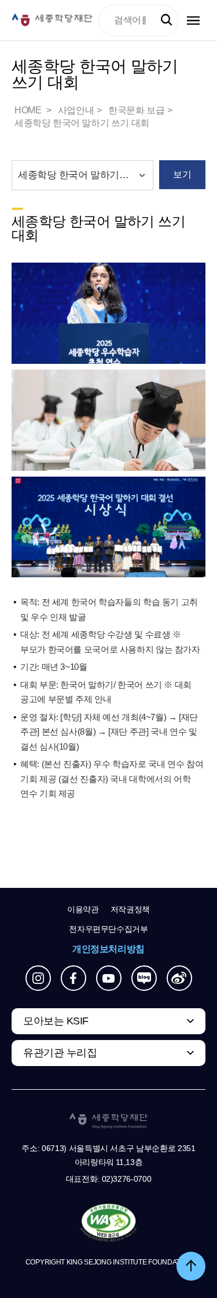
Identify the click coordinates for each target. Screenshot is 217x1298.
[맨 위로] (190, 1266)
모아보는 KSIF (56, 1021)
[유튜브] (109, 978)
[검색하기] (166, 20)
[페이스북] (73, 978)
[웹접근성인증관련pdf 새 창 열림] (108, 1223)
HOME (28, 110)
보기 (182, 174)
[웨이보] (179, 978)
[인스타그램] (38, 978)
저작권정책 (130, 909)
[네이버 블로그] (144, 978)
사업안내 (76, 110)
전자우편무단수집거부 (108, 929)
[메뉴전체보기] (193, 20)
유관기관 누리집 (60, 1053)
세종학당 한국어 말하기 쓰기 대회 (81, 123)
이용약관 (83, 909)
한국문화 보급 (136, 110)
